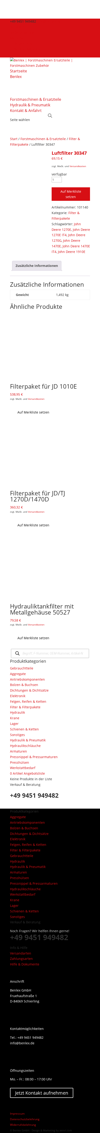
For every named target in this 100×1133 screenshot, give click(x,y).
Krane (14, 718)
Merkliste (17, 38)
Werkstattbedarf (22, 768)
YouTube (20, 54)
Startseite (18, 71)
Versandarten (20, 953)
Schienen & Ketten (24, 729)
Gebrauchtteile (21, 668)
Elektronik (17, 696)
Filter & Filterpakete (25, 707)
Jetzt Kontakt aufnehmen (41, 1093)
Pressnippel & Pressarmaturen (34, 757)
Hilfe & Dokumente (24, 964)
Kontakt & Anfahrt (26, 110)
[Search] (17, 653)
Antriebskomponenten (27, 679)
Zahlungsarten (21, 958)
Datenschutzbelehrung (25, 1119)
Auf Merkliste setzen (70, 194)
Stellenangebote (22, 32)
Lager (14, 723)
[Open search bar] (50, 115)
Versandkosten (78, 166)
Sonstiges (17, 735)
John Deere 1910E (71, 251)
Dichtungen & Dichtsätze (29, 690)
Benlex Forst (23, 43)
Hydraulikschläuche (25, 745)
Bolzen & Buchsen (24, 684)
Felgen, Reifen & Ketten (28, 701)
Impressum (17, 1114)
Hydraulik (17, 712)
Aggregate (18, 674)
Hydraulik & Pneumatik (30, 105)
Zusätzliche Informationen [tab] (37, 265)
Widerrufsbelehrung (23, 1125)
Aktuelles (17, 27)
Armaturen (18, 751)
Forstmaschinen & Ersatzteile (35, 99)
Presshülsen (19, 762)
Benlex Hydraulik (27, 49)
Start (13, 139)
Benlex (16, 76)
